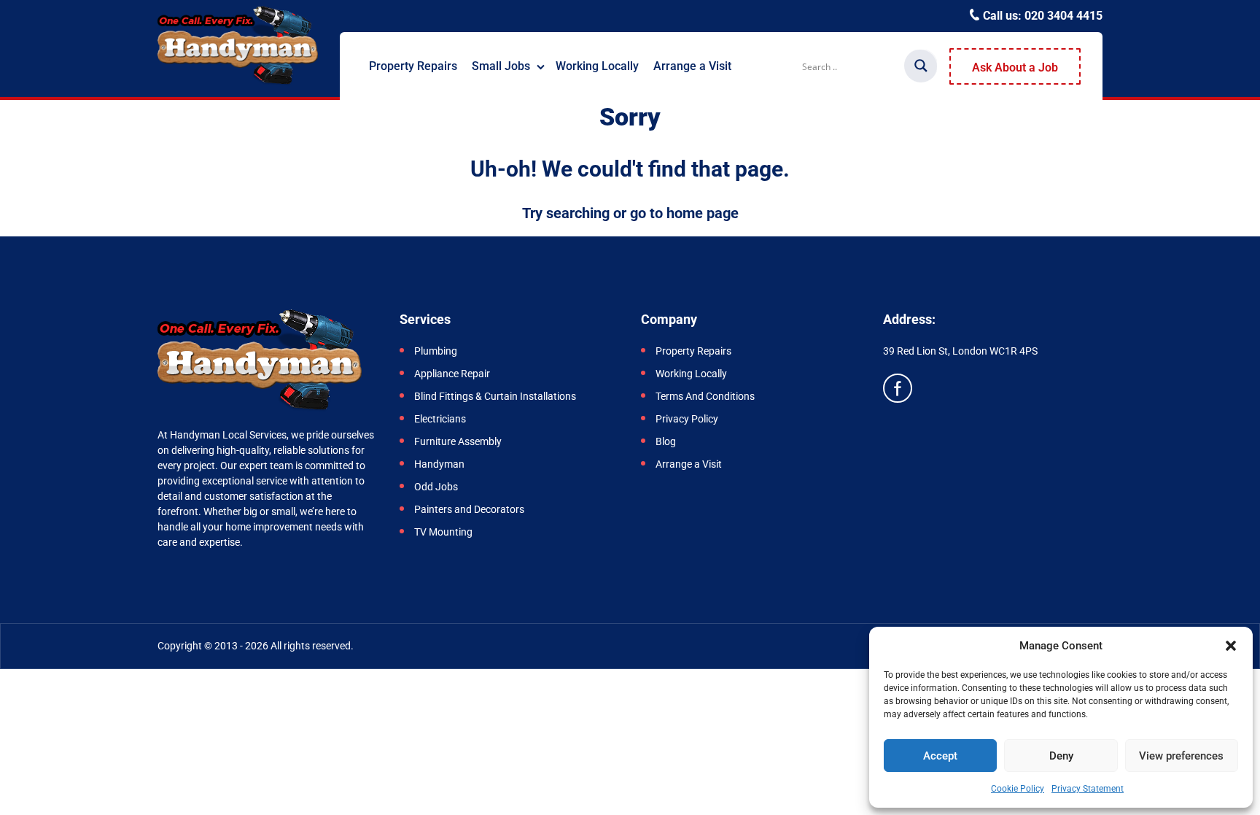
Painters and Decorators (469, 509)
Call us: (1041, 16)
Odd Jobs (436, 487)
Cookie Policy (1017, 789)
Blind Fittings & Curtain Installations (495, 396)
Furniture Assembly (459, 441)
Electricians (441, 419)
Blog (666, 441)
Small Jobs (501, 66)
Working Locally (597, 66)
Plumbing (435, 351)
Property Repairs (413, 66)
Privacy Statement (1087, 789)
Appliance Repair (452, 373)
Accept (940, 755)
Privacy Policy (687, 419)
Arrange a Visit (692, 66)
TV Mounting (443, 532)
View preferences (1181, 755)
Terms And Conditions (705, 396)
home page (702, 213)
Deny (1061, 755)
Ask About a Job (1015, 67)
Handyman (439, 464)
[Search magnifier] (921, 65)
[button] (1231, 645)
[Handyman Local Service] (238, 46)
